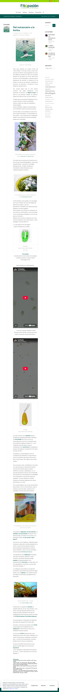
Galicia (52, 99)
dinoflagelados (50, 93)
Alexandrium (47, 77)
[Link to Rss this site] (54, 1)
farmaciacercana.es (27, 551)
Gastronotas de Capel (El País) (27, 156)
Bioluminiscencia (49, 81)
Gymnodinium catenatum (49, 103)
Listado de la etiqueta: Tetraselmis (13, 16)
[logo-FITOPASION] (29, 6)
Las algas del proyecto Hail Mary (51, 55)
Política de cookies (13, 688)
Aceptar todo (34, 685)
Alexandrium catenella (49, 79)
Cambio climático (49, 83)
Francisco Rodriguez (24, 35)
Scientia (30, 606)
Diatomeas (50, 91)
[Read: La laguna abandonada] (46, 46)
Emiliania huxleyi (49, 97)
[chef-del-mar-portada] (6, 29)
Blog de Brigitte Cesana (27, 602)
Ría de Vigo (47, 115)
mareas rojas (49, 109)
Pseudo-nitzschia (48, 113)
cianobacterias (50, 87)
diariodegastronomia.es (27, 196)
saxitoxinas (48, 116)
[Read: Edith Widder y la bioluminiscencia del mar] (46, 35)
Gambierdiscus (49, 101)
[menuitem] (18, 12)
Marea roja (48, 107)
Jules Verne (47, 105)
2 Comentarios (25, 33)
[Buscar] (43, 12)
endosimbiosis (48, 99)
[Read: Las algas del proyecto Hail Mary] (46, 53)
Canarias (47, 85)
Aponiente (16, 647)
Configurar (52, 685)
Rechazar (43, 685)
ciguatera (48, 89)
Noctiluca (47, 111)
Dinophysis (48, 95)
